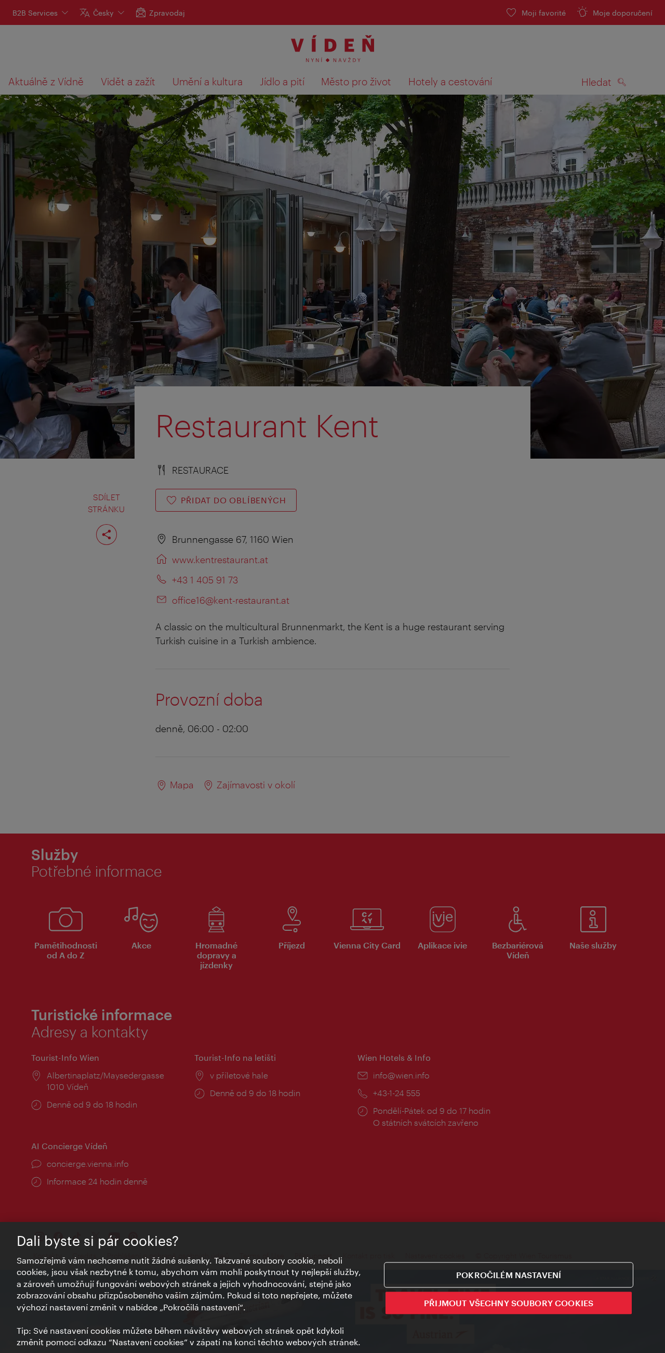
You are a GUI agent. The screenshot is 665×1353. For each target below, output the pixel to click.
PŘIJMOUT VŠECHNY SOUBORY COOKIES (508, 1302)
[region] (332, 1287)
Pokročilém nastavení (508, 1275)
